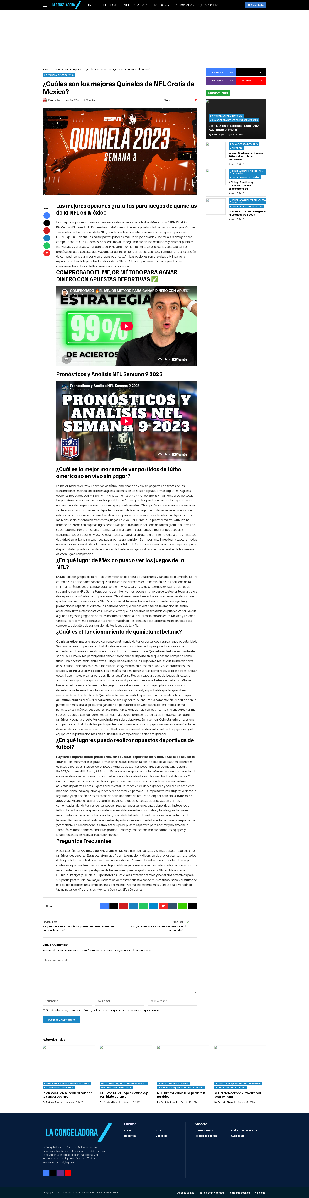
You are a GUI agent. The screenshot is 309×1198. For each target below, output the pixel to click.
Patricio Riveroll (54, 1102)
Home (46, 69)
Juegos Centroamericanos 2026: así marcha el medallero (246, 156)
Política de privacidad (244, 1130)
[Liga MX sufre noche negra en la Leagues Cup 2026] (216, 206)
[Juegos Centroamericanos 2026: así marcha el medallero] (216, 150)
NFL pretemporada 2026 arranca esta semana (237, 1094)
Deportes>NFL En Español (68, 69)
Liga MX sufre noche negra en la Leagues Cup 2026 (247, 213)
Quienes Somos (204, 1130)
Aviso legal (237, 1135)
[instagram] (60, 1173)
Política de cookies (206, 1135)
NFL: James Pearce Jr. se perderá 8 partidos (181, 1094)
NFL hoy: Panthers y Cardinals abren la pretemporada (241, 185)
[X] (53, 1173)
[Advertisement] (154, 37)
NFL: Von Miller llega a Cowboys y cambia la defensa (124, 1094)
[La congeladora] (65, 5)
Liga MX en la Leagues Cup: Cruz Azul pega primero (234, 127)
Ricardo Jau (54, 100)
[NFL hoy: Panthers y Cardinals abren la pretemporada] (216, 177)
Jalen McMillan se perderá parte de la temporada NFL (67, 1094)
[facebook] (46, 1173)
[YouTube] (68, 1173)
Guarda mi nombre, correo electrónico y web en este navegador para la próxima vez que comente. (103, 1010)
